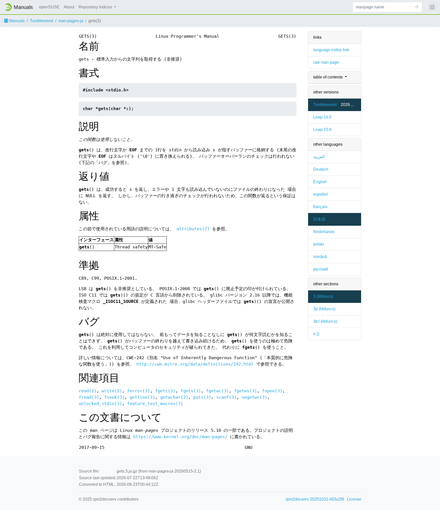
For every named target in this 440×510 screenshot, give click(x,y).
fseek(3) (114, 397)
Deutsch (320, 169)
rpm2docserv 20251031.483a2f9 (314, 499)
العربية (318, 157)
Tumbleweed (41, 21)
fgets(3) (191, 390)
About (69, 7)
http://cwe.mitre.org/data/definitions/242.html (195, 364)
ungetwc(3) (254, 397)
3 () (323, 296)
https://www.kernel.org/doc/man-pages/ (180, 436)
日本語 (319, 219)
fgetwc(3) (217, 390)
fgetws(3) (245, 390)
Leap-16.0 (322, 117)
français (320, 207)
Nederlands (323, 232)
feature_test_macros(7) (155, 403)
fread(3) (89, 397)
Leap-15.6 (322, 129)
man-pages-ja (70, 21)
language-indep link (331, 50)
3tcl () (325, 321)
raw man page (326, 62)
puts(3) (202, 397)
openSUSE (49, 7)
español (320, 194)
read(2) (88, 390)
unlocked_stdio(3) (100, 403)
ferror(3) (138, 390)
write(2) (112, 390)
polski (318, 244)
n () (316, 334)
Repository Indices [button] (95, 7)
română (320, 256)
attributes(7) (193, 228)
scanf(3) (226, 397)
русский (320, 269)
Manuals (16, 21)
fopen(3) (272, 390)
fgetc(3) (165, 390)
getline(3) (142, 397)
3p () (324, 309)
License (354, 499)
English (320, 182)
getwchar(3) (174, 397)
